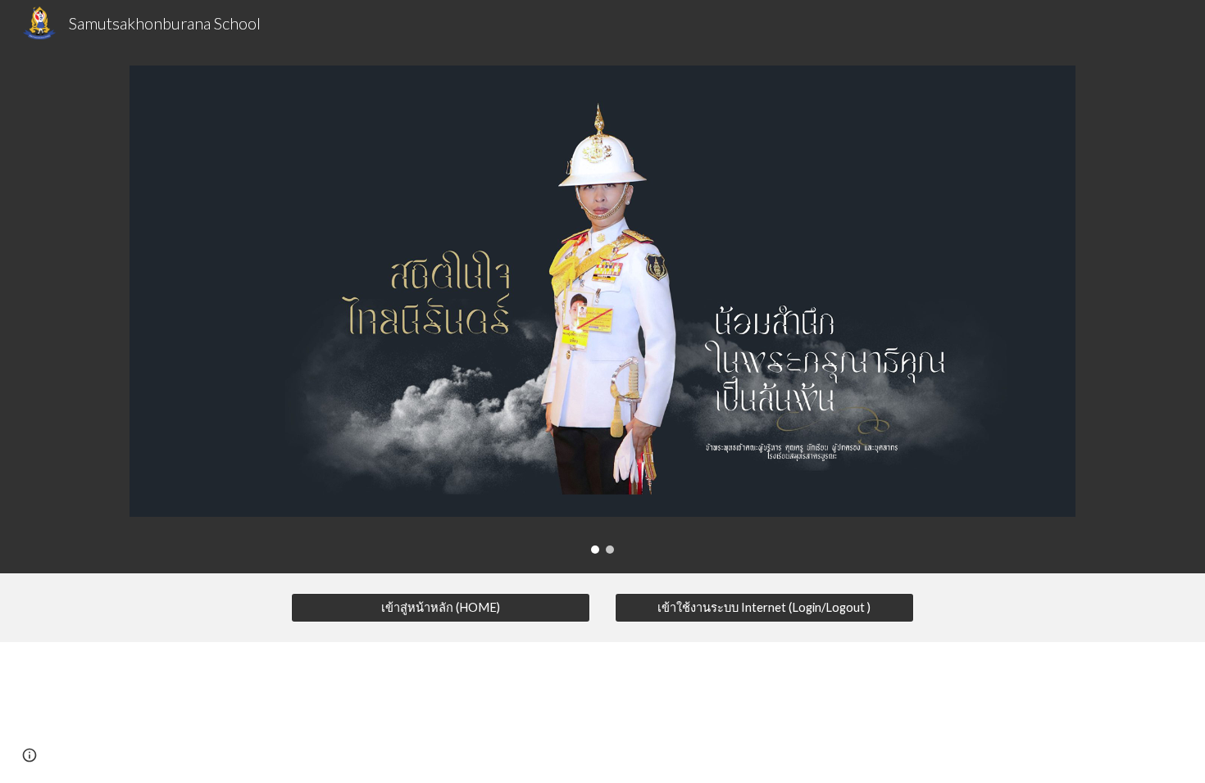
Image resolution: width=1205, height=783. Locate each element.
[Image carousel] (602, 310)
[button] (29, 755)
